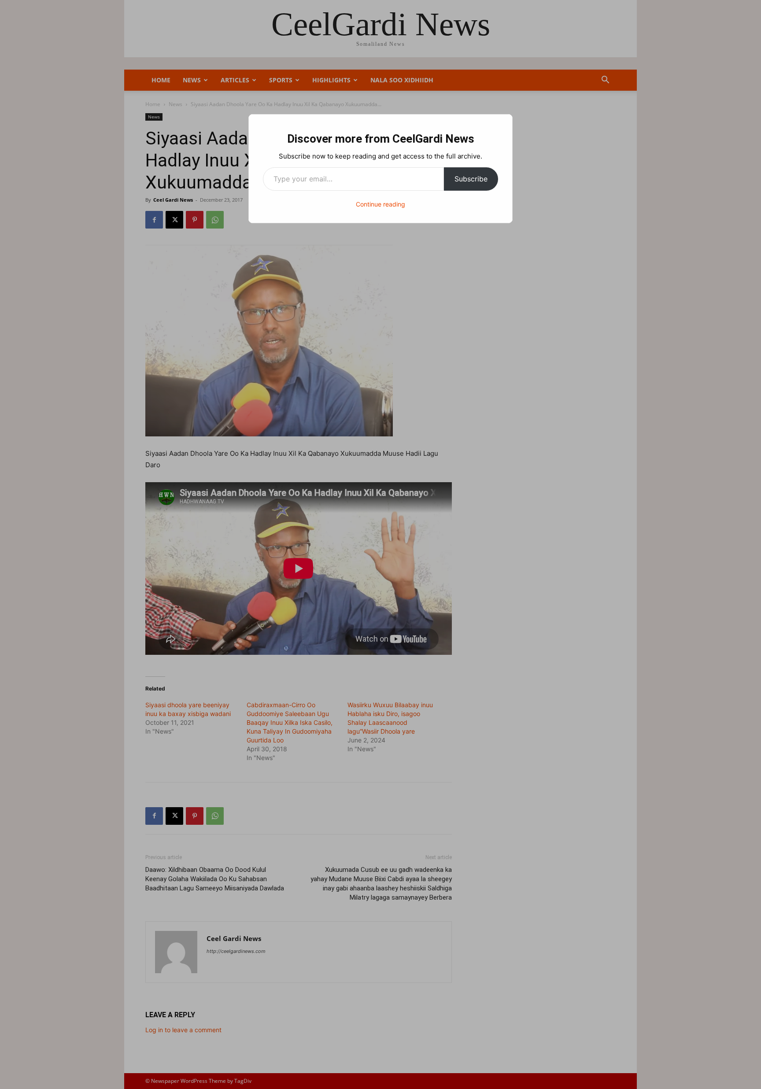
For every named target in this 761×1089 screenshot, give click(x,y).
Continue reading (380, 204)
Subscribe (471, 178)
